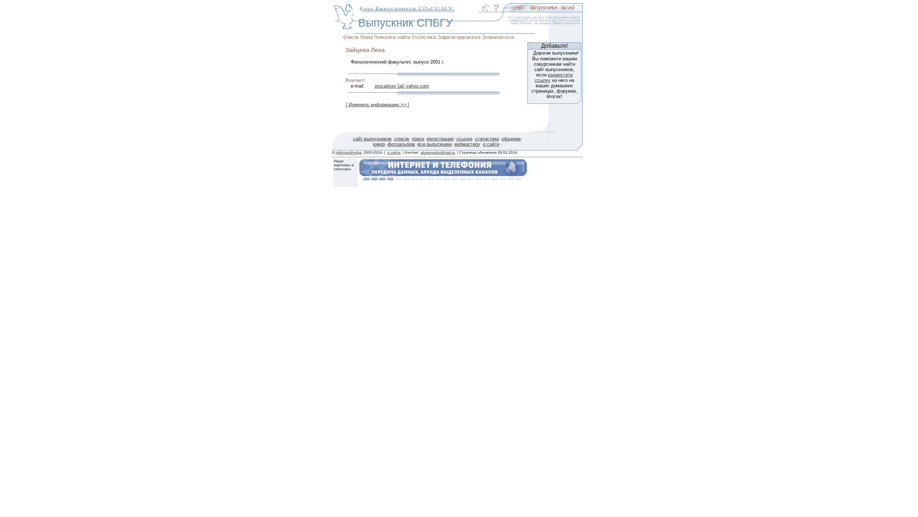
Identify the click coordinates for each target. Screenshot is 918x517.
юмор (379, 144)
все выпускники (435, 144)
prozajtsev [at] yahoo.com (402, 86)
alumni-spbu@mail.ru (438, 152)
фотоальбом (401, 144)
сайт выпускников (372, 138)
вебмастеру (467, 144)
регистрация (440, 138)
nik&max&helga (348, 152)
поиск (418, 138)
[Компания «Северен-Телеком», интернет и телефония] (443, 179)
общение (511, 138)
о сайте (491, 144)
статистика (487, 138)
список (401, 138)
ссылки (464, 138)
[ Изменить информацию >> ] (377, 104)
